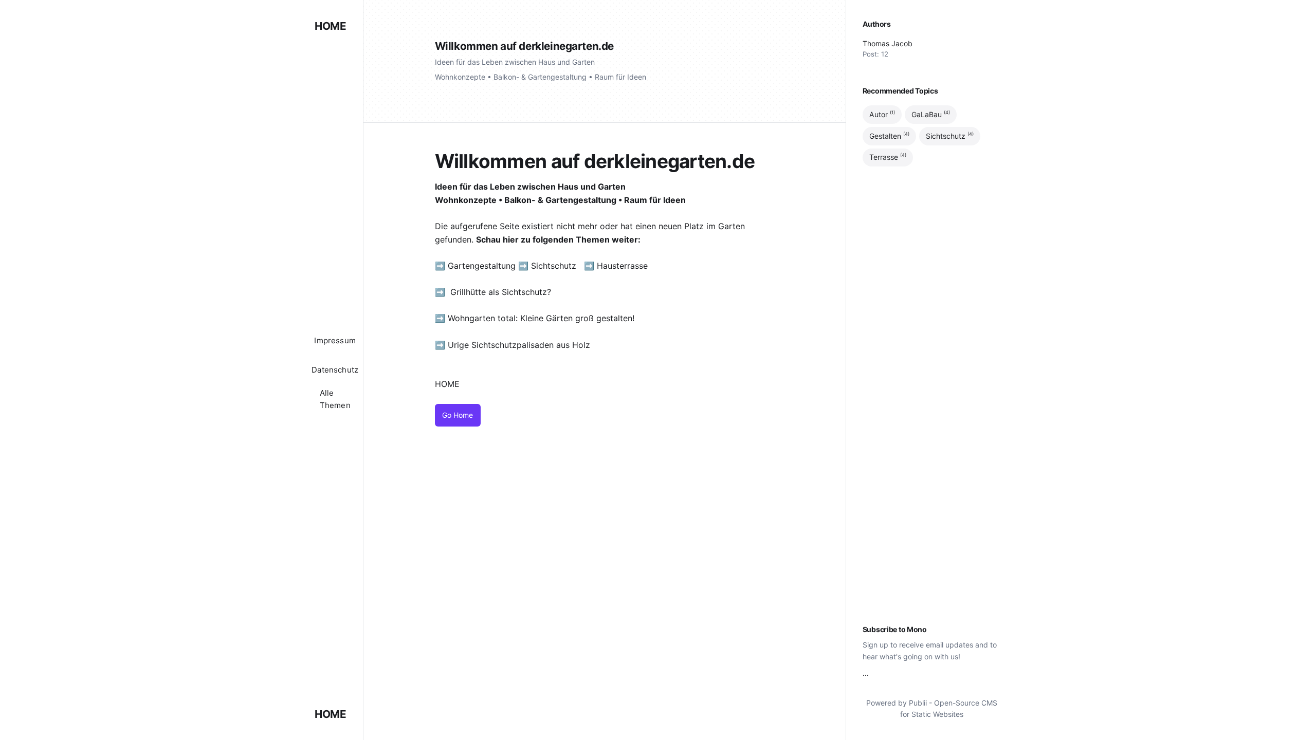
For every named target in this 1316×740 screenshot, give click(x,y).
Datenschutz (335, 370)
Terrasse (887, 157)
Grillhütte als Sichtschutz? (500, 292)
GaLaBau (930, 114)
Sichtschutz (553, 266)
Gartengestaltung (482, 266)
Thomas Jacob (887, 43)
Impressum (335, 340)
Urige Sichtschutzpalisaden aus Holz (519, 345)
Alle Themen (335, 399)
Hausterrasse (623, 266)
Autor (882, 114)
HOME (330, 26)
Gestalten (889, 135)
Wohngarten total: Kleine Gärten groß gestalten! (541, 318)
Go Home (457, 415)
